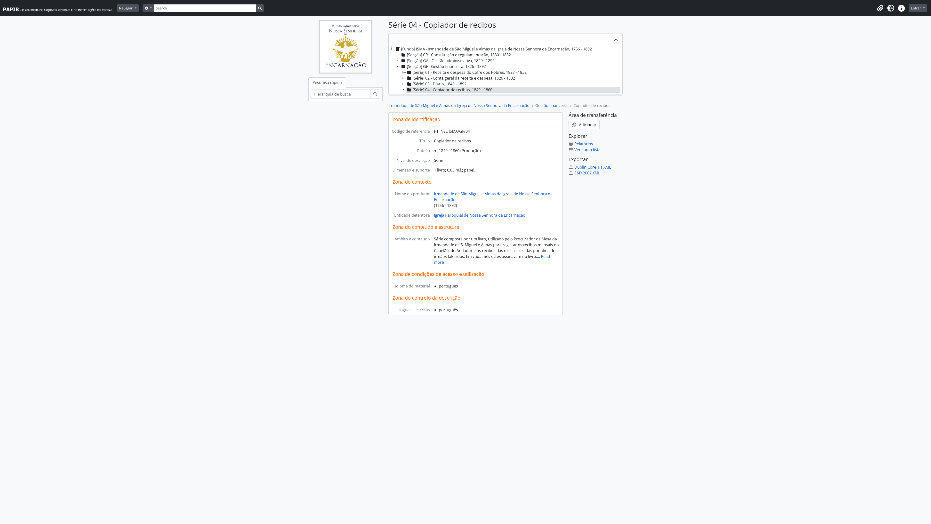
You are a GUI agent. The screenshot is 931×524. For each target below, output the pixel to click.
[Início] (60, 8)
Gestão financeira (551, 105)
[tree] (505, 70)
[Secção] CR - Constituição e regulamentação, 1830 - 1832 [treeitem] (459, 54)
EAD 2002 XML (587, 173)
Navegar (126, 8)
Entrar (916, 8)
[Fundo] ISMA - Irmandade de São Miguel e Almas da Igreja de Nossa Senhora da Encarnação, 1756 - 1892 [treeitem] (496, 49)
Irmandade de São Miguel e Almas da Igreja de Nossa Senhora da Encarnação (459, 105)
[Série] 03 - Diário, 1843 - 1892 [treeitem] (439, 84)
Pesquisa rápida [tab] (327, 82)
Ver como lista (587, 149)
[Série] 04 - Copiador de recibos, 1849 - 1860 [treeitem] (452, 89)
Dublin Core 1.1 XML (592, 167)
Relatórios (583, 144)
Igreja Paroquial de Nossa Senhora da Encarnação (479, 215)
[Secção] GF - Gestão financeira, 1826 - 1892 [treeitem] (446, 66)
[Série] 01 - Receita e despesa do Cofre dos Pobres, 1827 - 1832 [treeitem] (470, 72)
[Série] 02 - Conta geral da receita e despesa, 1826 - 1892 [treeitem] (464, 78)
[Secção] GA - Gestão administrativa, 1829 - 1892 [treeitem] (451, 60)
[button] (880, 8)
